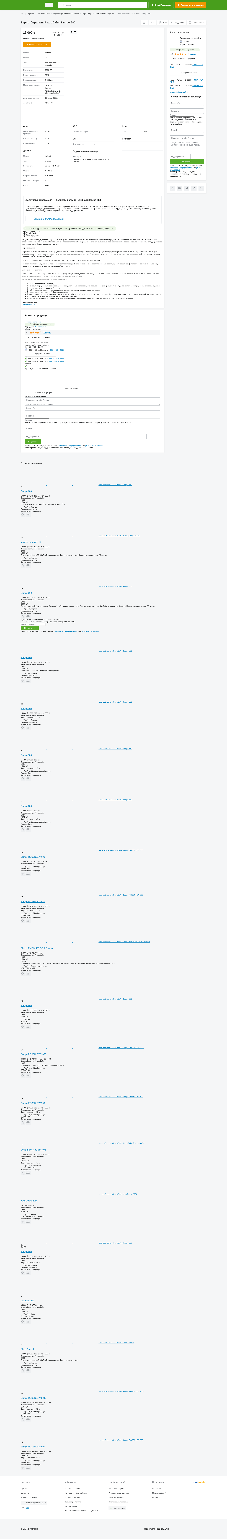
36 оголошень (41, 327)
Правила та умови (72, 1488)
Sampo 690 (26, 1005)
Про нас (24, 1488)
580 (46, 58)
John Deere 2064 (29, 1201)
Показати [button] (44, 350)
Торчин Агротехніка (33, 322)
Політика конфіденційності (76, 1493)
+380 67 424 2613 (56, 358)
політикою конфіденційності (70, 445)
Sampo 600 (26, 593)
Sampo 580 (26, 755)
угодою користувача (94, 445)
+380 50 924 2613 (56, 361)
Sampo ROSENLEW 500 (33, 1103)
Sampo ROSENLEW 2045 (33, 1398)
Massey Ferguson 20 (31, 542)
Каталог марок (71, 1506)
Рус (27, 1508)
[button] (144, 22)
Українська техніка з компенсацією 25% (82, 1511)
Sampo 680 (26, 491)
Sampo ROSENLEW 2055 (33, 1054)
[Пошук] (61, 5)
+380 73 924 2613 (56, 350)
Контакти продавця (29, 1497)
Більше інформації (178, 92)
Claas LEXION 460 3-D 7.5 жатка (37, 948)
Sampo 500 (26, 657)
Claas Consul (27, 1349)
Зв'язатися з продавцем (37, 44)
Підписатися (29, 628)
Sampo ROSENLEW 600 (33, 857)
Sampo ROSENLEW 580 (33, 901)
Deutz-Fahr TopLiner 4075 (33, 1150)
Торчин (48, 88)
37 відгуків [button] (47, 332)
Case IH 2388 (27, 1300)
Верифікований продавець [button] (40, 324)
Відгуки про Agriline (73, 1502)
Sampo (48, 53)
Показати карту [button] (71, 389)
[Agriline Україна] (31, 5)
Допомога (25, 1493)
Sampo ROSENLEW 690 (33, 1446)
